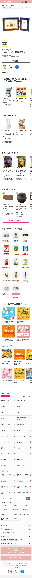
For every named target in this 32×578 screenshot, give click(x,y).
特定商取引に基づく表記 (21, 565)
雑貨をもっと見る (15, 220)
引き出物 (15, 509)
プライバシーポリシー (24, 563)
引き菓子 (25, 509)
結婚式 (15, 505)
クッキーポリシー (10, 565)
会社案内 (14, 563)
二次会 (25, 505)
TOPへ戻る (16, 567)
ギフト (5, 509)
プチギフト (5, 505)
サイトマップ (7, 563)
